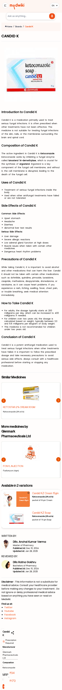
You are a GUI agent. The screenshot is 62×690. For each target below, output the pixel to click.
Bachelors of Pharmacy (24, 565)
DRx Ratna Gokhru (24, 562)
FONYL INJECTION (13, 466)
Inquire (3, 686)
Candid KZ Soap (41, 512)
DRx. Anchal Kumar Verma (29, 542)
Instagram (10, 618)
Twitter (8, 607)
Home (9, 26)
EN (53, 5)
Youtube (9, 611)
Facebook (10, 614)
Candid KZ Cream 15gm (45, 493)
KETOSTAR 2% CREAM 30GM (19, 407)
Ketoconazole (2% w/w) (42, 496)
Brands (18, 26)
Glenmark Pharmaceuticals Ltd (10, 655)
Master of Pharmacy (23, 545)
